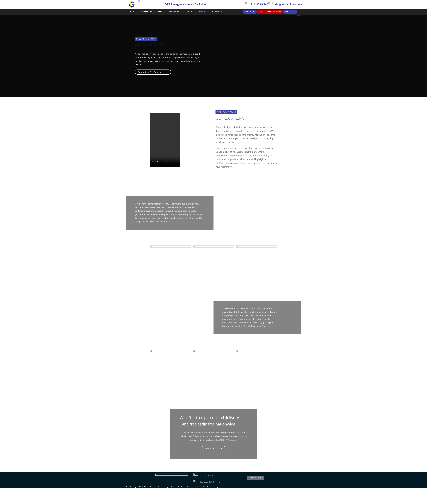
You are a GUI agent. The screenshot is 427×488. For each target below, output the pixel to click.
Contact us (250, 12)
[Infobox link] (256, 4)
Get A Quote (290, 12)
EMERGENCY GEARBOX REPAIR (270, 12)
